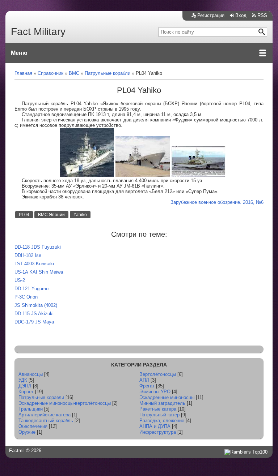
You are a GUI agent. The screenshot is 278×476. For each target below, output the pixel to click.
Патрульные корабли (41, 397)
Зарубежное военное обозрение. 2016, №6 (217, 202)
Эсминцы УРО (154, 391)
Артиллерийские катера (44, 414)
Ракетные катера (157, 409)
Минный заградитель (162, 403)
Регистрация (210, 15)
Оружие (26, 432)
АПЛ (144, 380)
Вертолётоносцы (157, 374)
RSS (262, 15)
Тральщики (30, 409)
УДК (22, 380)
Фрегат (147, 386)
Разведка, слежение (161, 420)
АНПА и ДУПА (154, 426)
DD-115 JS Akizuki (34, 313)
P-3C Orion (26, 297)
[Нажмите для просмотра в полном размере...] (87, 175)
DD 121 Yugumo (31, 288)
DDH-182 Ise (27, 255)
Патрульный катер (159, 414)
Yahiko (80, 214)
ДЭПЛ (24, 386)
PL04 (24, 214)
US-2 (19, 280)
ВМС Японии (51, 214)
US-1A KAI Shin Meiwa (38, 272)
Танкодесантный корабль (45, 420)
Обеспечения (32, 426)
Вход (241, 15)
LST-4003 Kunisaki (34, 263)
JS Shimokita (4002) (35, 305)
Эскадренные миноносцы (166, 397)
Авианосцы (30, 374)
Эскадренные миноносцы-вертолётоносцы (64, 403)
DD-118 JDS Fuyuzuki (37, 247)
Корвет (26, 391)
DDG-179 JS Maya (34, 322)
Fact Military (38, 31)
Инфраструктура (157, 432)
